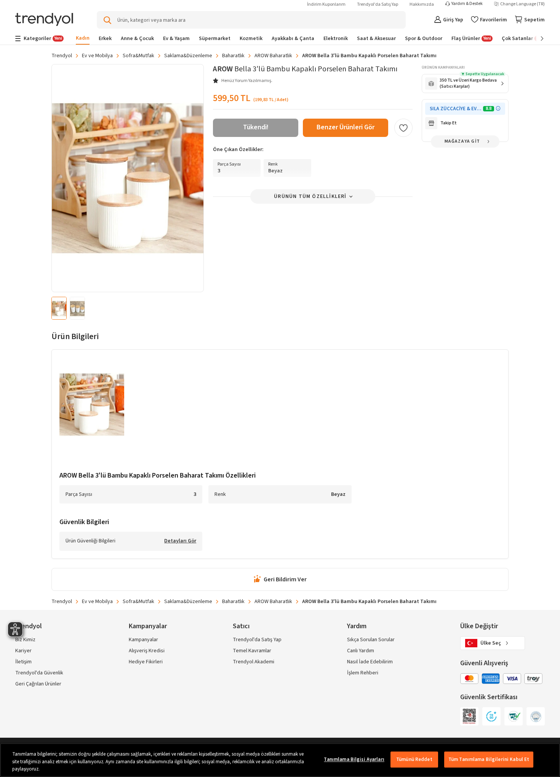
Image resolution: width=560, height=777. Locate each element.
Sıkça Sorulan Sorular (371, 639)
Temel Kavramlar (252, 651)
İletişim (23, 662)
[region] (280, 760)
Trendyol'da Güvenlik (39, 673)
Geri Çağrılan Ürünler (38, 684)
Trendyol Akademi (253, 662)
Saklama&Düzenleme (188, 56)
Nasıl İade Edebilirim (370, 662)
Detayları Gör (180, 541)
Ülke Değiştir (479, 626)
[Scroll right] (536, 38)
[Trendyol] (44, 20)
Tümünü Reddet (414, 759)
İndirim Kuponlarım (326, 4)
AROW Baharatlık (273, 56)
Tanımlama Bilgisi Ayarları (354, 759)
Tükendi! (256, 127)
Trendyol (61, 56)
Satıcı (241, 626)
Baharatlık (233, 56)
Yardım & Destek (467, 3)
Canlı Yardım (360, 651)
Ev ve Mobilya (97, 56)
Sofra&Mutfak (138, 56)
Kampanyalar (143, 639)
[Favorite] (403, 128)
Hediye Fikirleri (146, 662)
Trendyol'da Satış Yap (377, 4)
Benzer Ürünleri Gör (345, 127)
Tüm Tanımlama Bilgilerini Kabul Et (488, 759)
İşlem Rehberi (362, 673)
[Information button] (498, 108)
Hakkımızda (422, 4)
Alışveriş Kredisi (147, 651)
